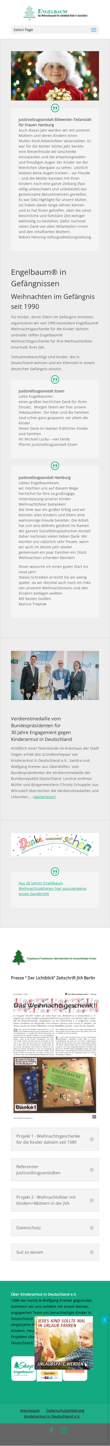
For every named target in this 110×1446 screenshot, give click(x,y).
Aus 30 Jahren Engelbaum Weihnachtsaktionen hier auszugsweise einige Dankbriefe (52, 888)
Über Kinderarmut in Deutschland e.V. (44, 1294)
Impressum (30, 1410)
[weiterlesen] (44, 796)
